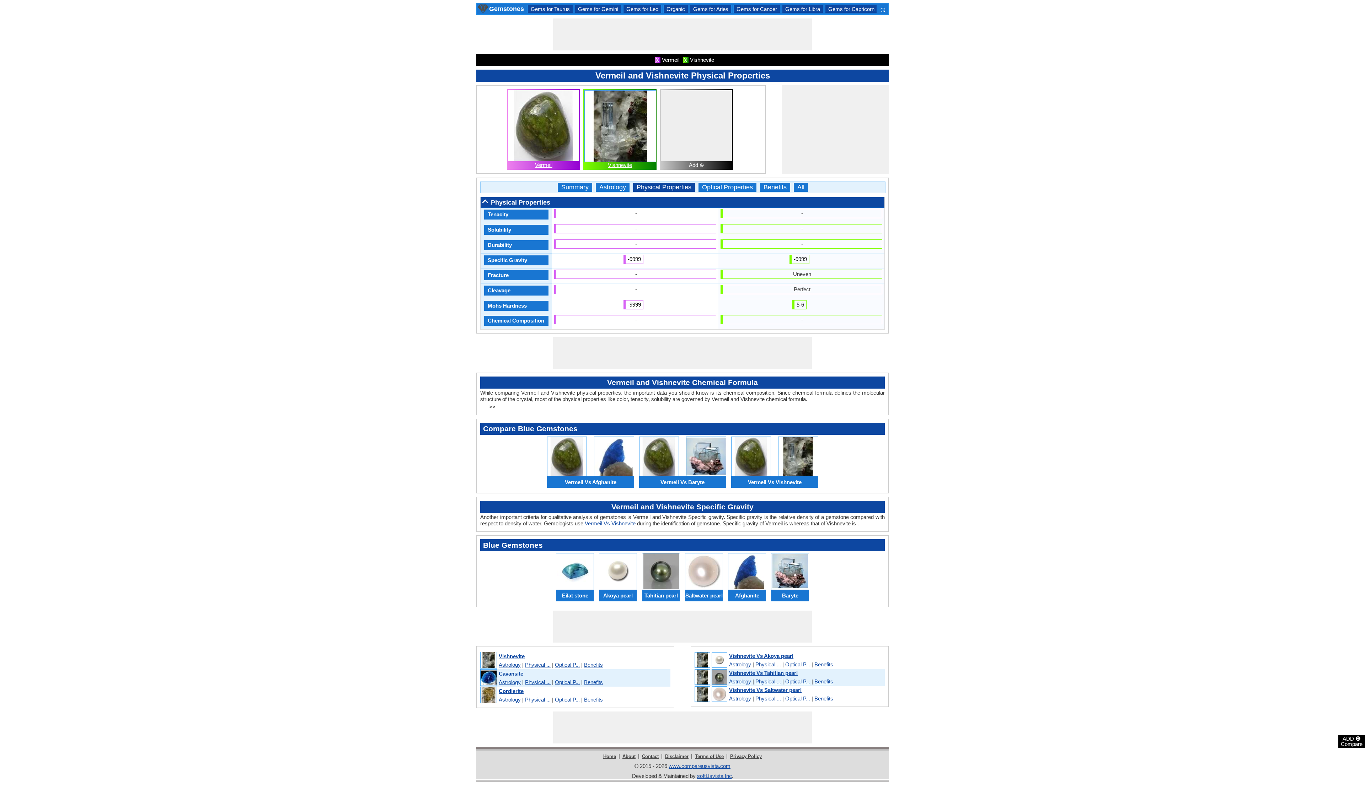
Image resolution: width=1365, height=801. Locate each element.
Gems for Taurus (550, 9)
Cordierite (511, 691)
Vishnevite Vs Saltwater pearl (765, 690)
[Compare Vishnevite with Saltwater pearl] (711, 694)
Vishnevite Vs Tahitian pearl (763, 673)
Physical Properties (664, 187)
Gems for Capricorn (851, 9)
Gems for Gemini (598, 9)
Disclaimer (677, 756)
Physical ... (538, 665)
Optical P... (567, 665)
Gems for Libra (802, 9)
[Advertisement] (682, 34)
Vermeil (543, 165)
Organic (676, 9)
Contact (650, 756)
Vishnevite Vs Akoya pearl (761, 656)
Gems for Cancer (757, 9)
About (629, 756)
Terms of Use (709, 756)
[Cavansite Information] (488, 678)
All (800, 187)
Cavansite (511, 674)
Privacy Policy (746, 756)
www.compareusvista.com (699, 766)
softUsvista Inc (714, 776)
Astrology (612, 187)
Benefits (775, 187)
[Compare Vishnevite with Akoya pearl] (711, 660)
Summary (575, 187)
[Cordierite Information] (488, 695)
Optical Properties (727, 187)
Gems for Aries (710, 9)
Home (609, 756)
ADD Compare (1352, 741)
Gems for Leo (642, 9)
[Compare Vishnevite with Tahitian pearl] (711, 677)
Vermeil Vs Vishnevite (610, 523)
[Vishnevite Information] (488, 660)
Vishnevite (620, 165)
